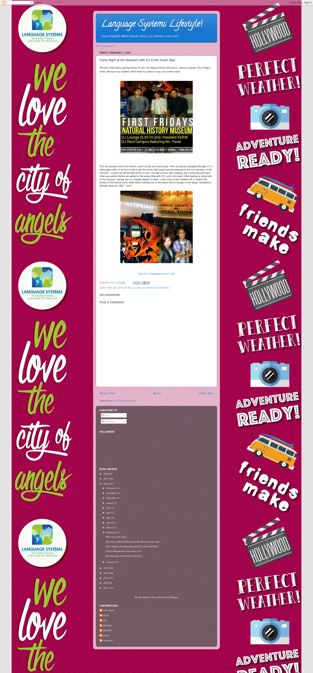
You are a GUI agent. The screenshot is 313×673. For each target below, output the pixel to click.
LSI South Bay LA (126, 287)
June (109, 512)
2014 (106, 573)
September (111, 497)
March (109, 527)
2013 (106, 577)
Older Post (206, 393)
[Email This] (134, 283)
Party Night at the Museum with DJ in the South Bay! (132, 546)
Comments (109, 421)
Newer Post (107, 393)
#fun (110, 287)
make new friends (145, 287)
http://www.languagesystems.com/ (156, 273)
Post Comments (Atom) (124, 400)
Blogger (174, 597)
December (111, 488)
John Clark (108, 610)
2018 (106, 473)
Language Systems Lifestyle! (151, 25)
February (111, 532)
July (108, 507)
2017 (106, 478)
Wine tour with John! (116, 536)
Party (166, 287)
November (111, 493)
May (108, 517)
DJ (114, 287)
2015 (106, 568)
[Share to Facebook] (145, 283)
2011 (106, 587)
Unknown (108, 640)
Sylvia (106, 635)
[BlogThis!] (138, 283)
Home (157, 393)
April (109, 522)
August (110, 503)
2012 (106, 583)
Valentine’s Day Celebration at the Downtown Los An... (133, 541)
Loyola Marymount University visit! (123, 551)
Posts (106, 415)
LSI (105, 620)
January (110, 562)
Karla (106, 615)
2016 (106, 483)
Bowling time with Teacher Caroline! (124, 556)
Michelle (107, 625)
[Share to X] (141, 283)
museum (159, 287)
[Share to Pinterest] (148, 283)
